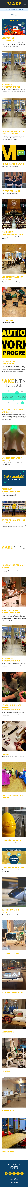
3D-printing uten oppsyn (10, 911)
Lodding (6, 1071)
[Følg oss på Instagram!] (22, 1173)
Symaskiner (8, 1032)
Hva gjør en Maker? (12, 840)
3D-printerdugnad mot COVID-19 (13, 521)
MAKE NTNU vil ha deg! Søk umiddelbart (14, 9)
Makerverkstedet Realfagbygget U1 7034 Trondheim (14, 1167)
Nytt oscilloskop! (11, 953)
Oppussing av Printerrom (8, 362)
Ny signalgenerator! (12, 992)
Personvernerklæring (14, 1179)
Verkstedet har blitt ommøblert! (12, 278)
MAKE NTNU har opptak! (13, 867)
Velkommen (8, 1151)
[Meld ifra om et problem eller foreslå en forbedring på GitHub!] (14, 1173)
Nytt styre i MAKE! (11, 191)
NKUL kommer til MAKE (13, 164)
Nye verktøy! (8, 320)
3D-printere (8, 1110)
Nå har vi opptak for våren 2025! (12, 410)
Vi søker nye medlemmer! (8, 39)
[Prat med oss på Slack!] (10, 1173)
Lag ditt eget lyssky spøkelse (12, 459)
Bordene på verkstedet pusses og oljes (13, 132)
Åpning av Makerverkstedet (11, 490)
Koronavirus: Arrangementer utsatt (13, 566)
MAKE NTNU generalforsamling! (12, 233)
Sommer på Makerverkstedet (11, 85)
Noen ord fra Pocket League (12, 796)
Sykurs (5, 754)
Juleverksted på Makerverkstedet (11, 611)
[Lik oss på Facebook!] (6, 1173)
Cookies (14, 1178)
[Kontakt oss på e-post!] (18, 1173)
